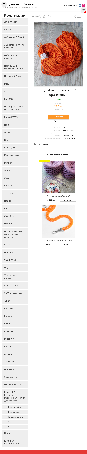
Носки (7, 200)
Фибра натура (11, 285)
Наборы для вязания (10, 57)
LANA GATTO (11, 117)
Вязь (6, 83)
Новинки (9, 369)
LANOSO (8, 99)
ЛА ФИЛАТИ (10, 22)
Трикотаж (9, 193)
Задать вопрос (58, 121)
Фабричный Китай (14, 37)
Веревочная (13, 427)
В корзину (67, 200)
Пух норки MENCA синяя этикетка (13, 108)
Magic (7, 267)
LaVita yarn (9, 147)
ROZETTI (8, 331)
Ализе (7, 300)
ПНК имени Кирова (14, 384)
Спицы (7, 178)
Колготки (9, 208)
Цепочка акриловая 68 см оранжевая (58, 240)
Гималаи (8, 308)
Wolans (8, 132)
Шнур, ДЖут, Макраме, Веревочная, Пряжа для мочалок (14, 396)
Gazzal (7, 244)
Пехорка (8, 252)
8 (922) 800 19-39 (69, 5)
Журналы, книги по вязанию (14, 46)
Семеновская (11, 376)
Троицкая (9, 361)
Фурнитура (10, 259)
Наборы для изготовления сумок (14, 67)
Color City (9, 216)
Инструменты (11, 155)
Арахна (8, 354)
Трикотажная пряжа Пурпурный (58, 196)
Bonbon (8, 162)
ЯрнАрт (8, 316)
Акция (44, 161)
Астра (7, 91)
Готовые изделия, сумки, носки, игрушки (13, 234)
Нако (6, 124)
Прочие (8, 223)
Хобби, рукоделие (13, 293)
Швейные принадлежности (13, 442)
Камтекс (8, 346)
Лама (7, 170)
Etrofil (7, 323)
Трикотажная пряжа (11, 276)
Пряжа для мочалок (16, 417)
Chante (7, 29)
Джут (10, 422)
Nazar (7, 433)
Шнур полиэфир (14, 407)
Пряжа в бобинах (13, 76)
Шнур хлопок (13, 412)
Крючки (8, 185)
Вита (6, 140)
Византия (9, 338)
